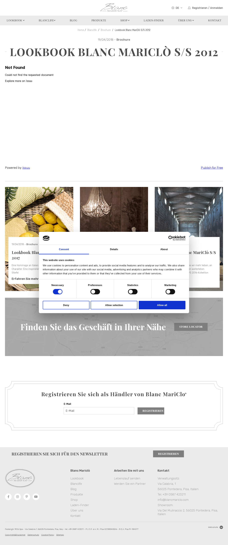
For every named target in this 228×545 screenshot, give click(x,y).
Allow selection (114, 305)
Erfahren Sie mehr (25, 279)
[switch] (95, 291)
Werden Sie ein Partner (130, 484)
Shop (124, 20)
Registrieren (153, 410)
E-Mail (67, 404)
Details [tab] (114, 249)
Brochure (106, 30)
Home (81, 30)
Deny (66, 305)
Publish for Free (212, 168)
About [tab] (164, 249)
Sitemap (60, 535)
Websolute (213, 527)
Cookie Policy (47, 535)
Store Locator (191, 326)
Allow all (162, 305)
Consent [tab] (64, 249)
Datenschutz (33, 535)
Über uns (185, 20)
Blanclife (46, 20)
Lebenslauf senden (127, 478)
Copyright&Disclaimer (15, 535)
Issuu (26, 168)
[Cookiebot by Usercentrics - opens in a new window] (170, 238)
